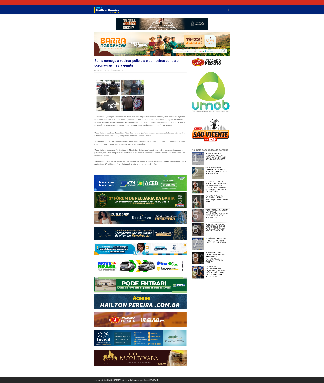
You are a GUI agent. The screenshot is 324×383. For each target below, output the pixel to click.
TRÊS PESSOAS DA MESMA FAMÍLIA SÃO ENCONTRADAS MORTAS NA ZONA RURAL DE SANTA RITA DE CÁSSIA (217, 214)
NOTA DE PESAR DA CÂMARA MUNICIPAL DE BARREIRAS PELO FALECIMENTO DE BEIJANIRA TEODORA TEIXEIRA (215, 257)
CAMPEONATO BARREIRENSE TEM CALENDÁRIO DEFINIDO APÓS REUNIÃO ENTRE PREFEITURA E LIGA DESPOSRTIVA (215, 271)
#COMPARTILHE (152, 380)
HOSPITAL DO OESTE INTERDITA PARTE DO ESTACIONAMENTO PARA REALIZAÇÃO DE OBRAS (216, 156)
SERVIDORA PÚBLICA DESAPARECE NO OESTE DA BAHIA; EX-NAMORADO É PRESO (217, 199)
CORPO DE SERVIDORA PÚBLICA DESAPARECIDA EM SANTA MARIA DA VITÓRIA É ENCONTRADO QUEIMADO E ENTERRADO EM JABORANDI (216, 186)
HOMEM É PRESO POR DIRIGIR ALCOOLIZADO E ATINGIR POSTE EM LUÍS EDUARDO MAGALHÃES (216, 227)
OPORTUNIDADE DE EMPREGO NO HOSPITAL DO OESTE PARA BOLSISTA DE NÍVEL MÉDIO (216, 170)
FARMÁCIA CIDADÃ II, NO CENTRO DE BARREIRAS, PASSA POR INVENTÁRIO (216, 240)
